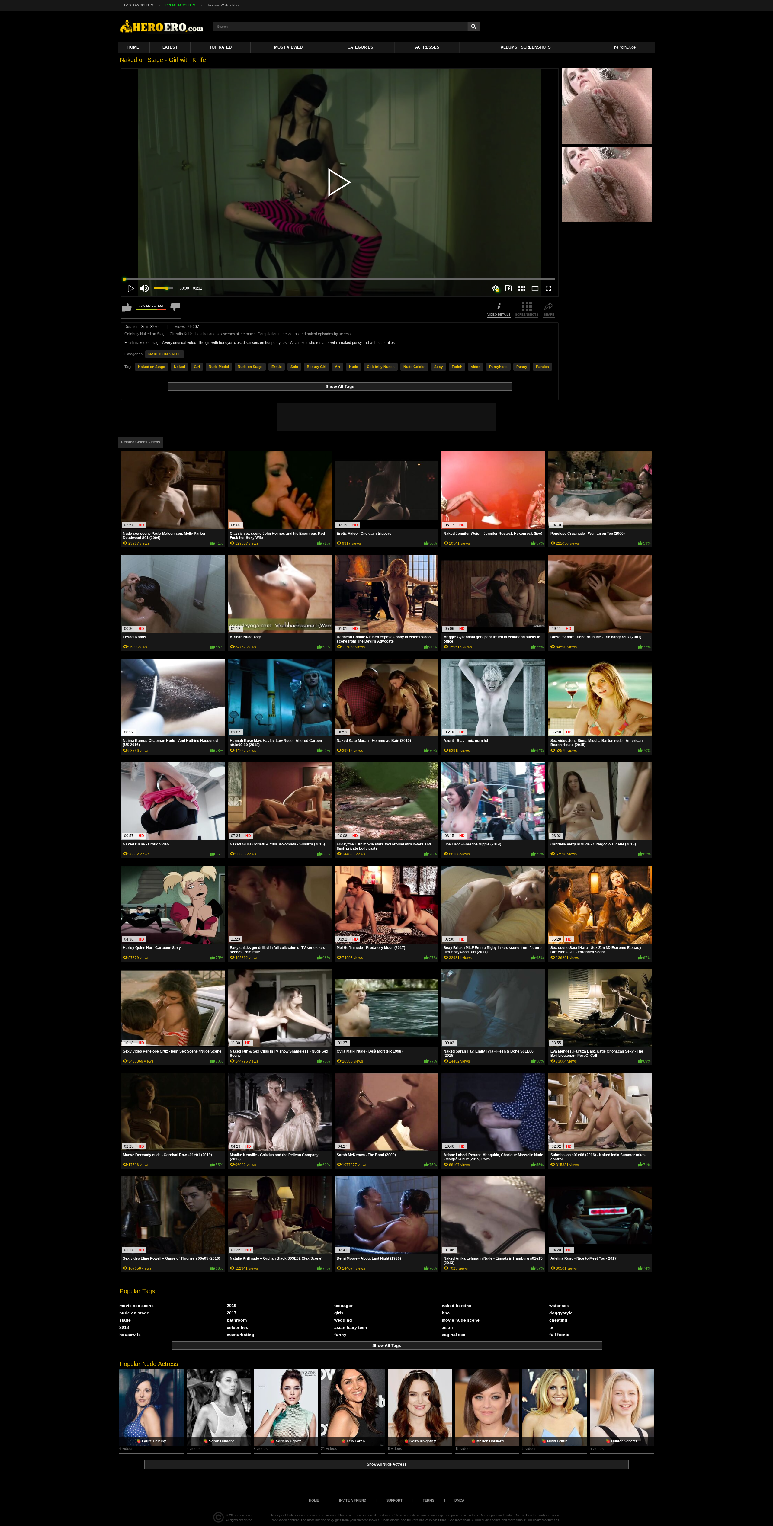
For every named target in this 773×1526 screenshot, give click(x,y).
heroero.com (243, 1515)
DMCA (459, 1500)
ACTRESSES (427, 47)
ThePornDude (624, 47)
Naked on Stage (151, 367)
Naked (179, 367)
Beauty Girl (316, 367)
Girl (197, 367)
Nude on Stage (250, 367)
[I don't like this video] (175, 310)
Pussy (521, 367)
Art (337, 367)
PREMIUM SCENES (180, 5)
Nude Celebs (414, 367)
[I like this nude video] (127, 310)
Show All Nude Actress (386, 1464)
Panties (542, 367)
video (475, 367)
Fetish (457, 367)
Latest (170, 47)
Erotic (276, 367)
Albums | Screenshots (526, 47)
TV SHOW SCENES (138, 5)
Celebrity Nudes (381, 367)
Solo (294, 367)
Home (133, 47)
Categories (360, 47)
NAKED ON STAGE (164, 354)
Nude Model (219, 367)
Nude (353, 367)
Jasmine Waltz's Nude (223, 5)
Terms (428, 1500)
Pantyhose (498, 367)
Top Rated (220, 47)
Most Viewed (288, 47)
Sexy (438, 367)
